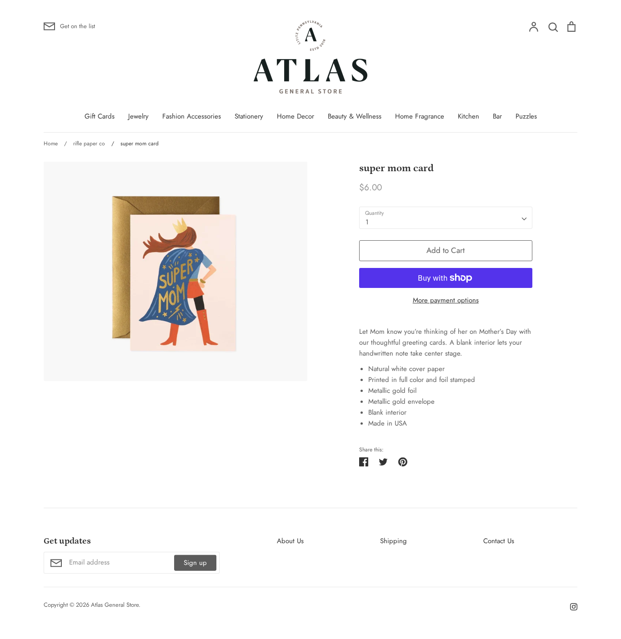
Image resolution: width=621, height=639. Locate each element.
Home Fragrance (419, 116)
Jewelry (138, 116)
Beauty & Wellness (354, 116)
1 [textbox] (367, 222)
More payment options (446, 300)
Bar (497, 116)
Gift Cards (100, 116)
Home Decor (295, 116)
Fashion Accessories (191, 116)
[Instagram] (570, 606)
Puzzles (526, 116)
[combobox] (445, 218)
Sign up (195, 563)
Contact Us (498, 541)
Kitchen (468, 116)
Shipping (393, 541)
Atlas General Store (115, 604)
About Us (290, 541)
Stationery (249, 116)
